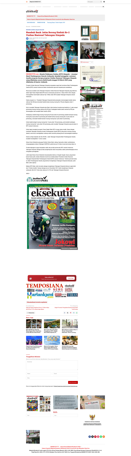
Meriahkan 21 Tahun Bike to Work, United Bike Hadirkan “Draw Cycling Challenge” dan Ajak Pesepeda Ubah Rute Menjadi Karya (70, 331)
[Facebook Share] (64, 313)
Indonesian (85, 62)
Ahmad (30, 38)
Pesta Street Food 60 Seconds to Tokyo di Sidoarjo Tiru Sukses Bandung (34, 348)
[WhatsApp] (101, 436)
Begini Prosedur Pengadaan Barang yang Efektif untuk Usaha (66, 307)
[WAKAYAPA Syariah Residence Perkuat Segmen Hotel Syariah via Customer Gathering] (70, 340)
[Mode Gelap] (104, 1)
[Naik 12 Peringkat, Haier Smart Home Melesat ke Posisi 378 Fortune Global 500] (52, 340)
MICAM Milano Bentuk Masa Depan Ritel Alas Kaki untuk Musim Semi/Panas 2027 (33, 331)
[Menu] (27, 1)
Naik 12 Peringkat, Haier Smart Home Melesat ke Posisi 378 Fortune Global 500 (51, 348)
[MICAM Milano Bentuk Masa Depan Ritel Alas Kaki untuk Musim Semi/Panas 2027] (34, 323)
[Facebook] (89, 436)
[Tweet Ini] (67, 313)
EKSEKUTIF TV (31, 16)
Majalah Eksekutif (40, 29)
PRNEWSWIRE (41, 22)
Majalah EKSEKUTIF (35, 1)
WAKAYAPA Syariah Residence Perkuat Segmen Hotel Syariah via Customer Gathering (69, 348)
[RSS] (103, 436)
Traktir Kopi (70, 278)
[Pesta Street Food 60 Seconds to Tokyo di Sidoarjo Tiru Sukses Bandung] (34, 340)
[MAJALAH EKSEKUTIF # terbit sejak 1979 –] (32, 11)
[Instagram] (98, 436)
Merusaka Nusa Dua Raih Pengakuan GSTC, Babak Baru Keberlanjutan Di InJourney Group (51, 331)
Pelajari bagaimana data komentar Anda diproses (65, 386)
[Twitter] (92, 436)
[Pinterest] (95, 436)
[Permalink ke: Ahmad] (27, 38)
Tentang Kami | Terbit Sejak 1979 (56, 22)
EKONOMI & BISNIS (30, 29)
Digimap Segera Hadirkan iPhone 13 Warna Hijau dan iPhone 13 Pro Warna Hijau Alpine (37, 307)
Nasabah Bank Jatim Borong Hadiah (40, 38)
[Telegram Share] (74, 313)
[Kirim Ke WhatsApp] (77, 313)
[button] (101, 1)
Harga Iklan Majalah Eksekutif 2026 (47, 16)
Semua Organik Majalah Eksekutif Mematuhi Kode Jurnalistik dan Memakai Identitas (51, 19)
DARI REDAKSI (31, 22)
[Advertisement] (52, 262)
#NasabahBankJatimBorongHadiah (37, 302)
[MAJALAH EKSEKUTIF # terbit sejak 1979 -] (33, 436)
